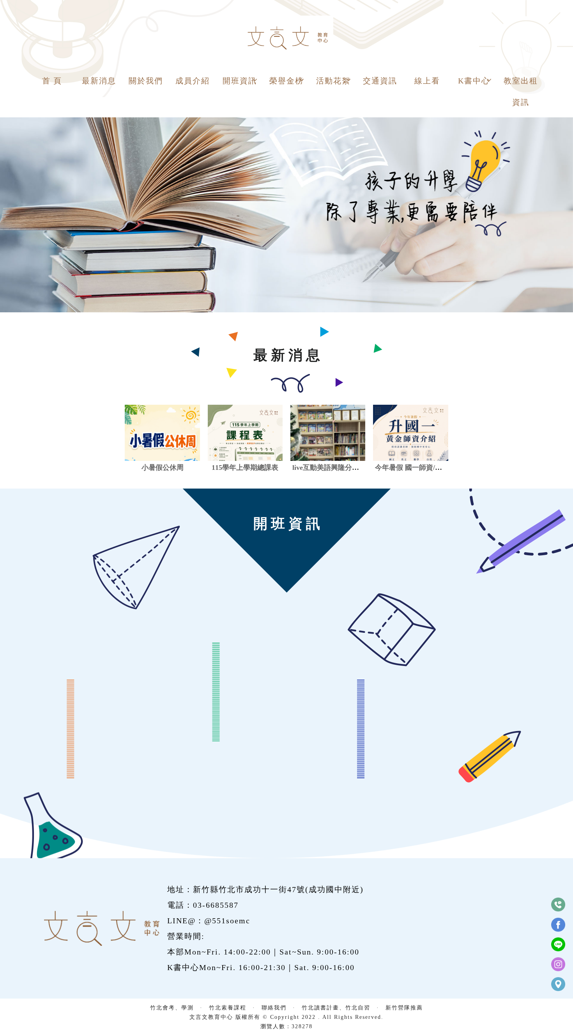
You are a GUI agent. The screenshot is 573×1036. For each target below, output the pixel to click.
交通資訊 (380, 80)
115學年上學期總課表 (245, 467)
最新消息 (99, 80)
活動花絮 (333, 80)
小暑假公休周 (162, 467)
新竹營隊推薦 (404, 1008)
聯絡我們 (274, 1008)
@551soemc (227, 920)
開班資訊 (240, 80)
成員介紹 (192, 80)
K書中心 (474, 80)
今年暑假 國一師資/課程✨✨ (420, 467)
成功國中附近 (334, 889)
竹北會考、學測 (172, 1008)
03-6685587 (216, 905)
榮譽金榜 (286, 80)
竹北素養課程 (227, 1008)
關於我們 (146, 80)
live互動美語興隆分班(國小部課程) (345, 467)
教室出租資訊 (521, 91)
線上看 (427, 80)
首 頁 (52, 80)
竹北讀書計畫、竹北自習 (336, 1008)
